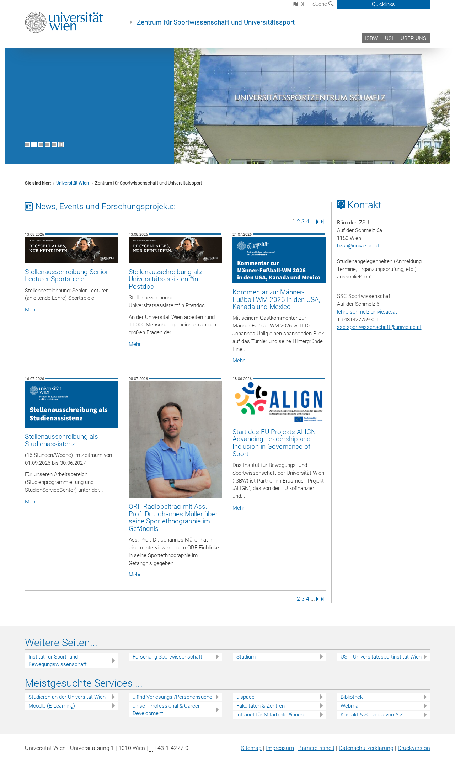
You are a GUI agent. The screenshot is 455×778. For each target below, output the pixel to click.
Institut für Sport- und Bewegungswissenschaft (57, 660)
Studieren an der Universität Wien (67, 697)
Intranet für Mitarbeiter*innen (270, 715)
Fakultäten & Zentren (260, 706)
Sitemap (251, 748)
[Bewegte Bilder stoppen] (61, 144)
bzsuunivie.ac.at (358, 246)
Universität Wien (73, 183)
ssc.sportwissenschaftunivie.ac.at (379, 327)
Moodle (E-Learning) (51, 706)
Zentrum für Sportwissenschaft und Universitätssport (216, 22)
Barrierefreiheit (316, 748)
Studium (246, 657)
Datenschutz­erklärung (366, 748)
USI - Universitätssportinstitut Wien (381, 657)
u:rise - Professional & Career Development (166, 709)
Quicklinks (383, 4)
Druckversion (414, 748)
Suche (320, 4)
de (302, 4)
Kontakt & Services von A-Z (372, 715)
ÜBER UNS (413, 38)
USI (389, 38)
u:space (245, 697)
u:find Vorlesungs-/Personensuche (172, 697)
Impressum (280, 748)
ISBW (371, 38)
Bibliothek (352, 697)
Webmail (350, 706)
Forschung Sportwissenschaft (167, 657)
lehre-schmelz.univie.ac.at (367, 312)
